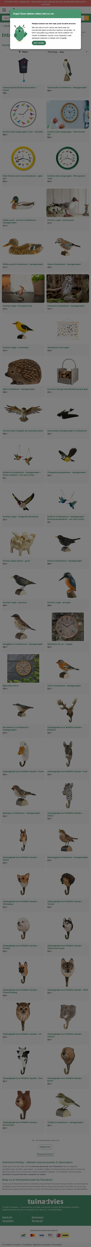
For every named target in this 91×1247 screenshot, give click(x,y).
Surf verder (39, 43)
